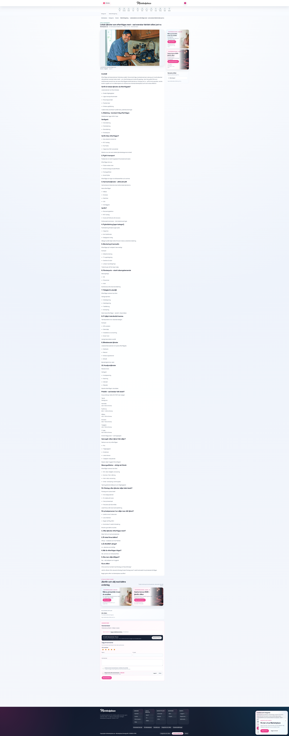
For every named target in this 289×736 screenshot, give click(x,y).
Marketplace (104, 18)
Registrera (182, 716)
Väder (147, 720)
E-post (134, 652)
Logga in (155, 673)
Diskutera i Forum (157, 637)
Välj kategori (172, 78)
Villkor (160, 673)
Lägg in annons (274, 730)
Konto (186, 733)
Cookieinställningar (177, 727)
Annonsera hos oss (137, 727)
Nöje (136, 722)
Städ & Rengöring (113, 13)
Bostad (117, 18)
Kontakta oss (157, 727)
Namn (103, 652)
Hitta (158, 719)
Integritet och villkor (166, 727)
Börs (170, 713)
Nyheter (137, 713)
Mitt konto (182, 719)
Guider (136, 716)
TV (146, 718)
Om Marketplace (148, 727)
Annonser (159, 713)
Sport (147, 715)
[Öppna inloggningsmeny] (185, 3)
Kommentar (104, 658)
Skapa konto (265, 730)
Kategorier (103, 13)
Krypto (170, 716)
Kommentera (107, 678)
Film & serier (138, 719)
